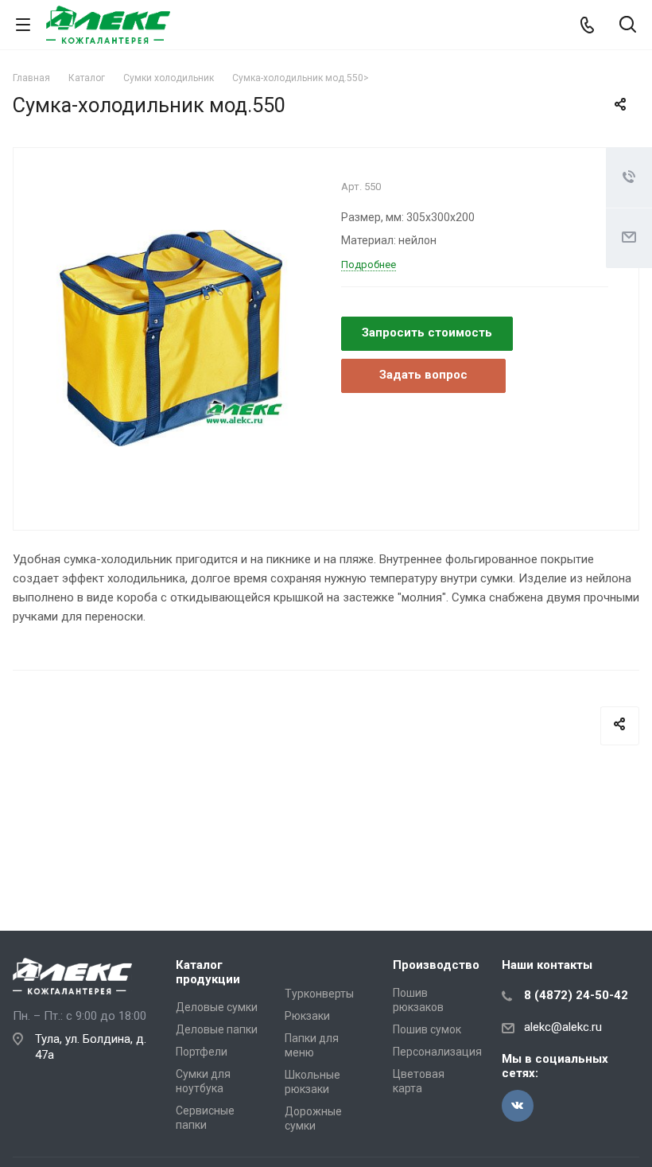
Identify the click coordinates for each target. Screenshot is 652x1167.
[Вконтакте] (518, 1106)
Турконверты (319, 993)
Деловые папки (217, 1029)
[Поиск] (627, 26)
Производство (436, 965)
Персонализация (437, 1051)
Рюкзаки (307, 1015)
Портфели (201, 1051)
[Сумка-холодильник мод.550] (171, 337)
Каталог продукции (208, 972)
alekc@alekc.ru (563, 1027)
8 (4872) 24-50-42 (576, 995)
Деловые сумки (217, 1007)
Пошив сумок (427, 1029)
